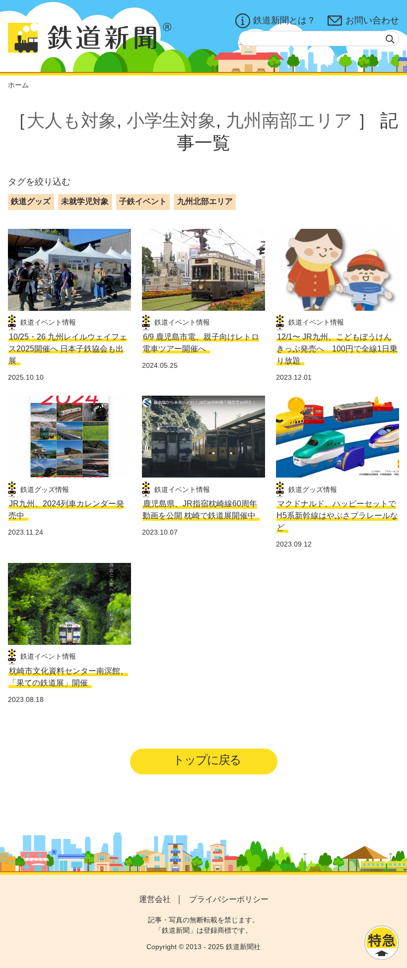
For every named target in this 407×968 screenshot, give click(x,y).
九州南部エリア (289, 120)
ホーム (18, 85)
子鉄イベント (143, 201)
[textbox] (319, 38)
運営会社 (155, 899)
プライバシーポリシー (229, 899)
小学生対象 (171, 120)
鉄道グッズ (31, 201)
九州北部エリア (205, 201)
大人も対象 (72, 120)
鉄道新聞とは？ (284, 20)
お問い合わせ (372, 20)
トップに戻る (207, 759)
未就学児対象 (85, 201)
